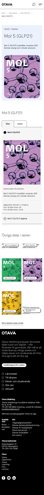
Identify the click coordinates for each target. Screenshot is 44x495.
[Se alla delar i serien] (22, 76)
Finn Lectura (5, 468)
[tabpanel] (22, 175)
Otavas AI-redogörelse (22, 427)
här (34, 414)
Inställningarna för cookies (14, 365)
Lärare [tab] (20, 124)
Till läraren (11, 377)
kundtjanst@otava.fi (10, 409)
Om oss (9, 385)
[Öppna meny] (40, 4)
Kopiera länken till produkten (14, 189)
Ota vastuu (17, 435)
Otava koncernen (20, 430)
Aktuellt (9, 388)
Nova (4, 425)
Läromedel (11, 373)
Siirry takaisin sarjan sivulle (12, 323)
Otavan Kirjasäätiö (20, 433)
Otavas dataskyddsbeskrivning (26, 425)
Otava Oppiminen (6, 458)
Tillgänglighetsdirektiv (22, 423)
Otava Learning (6, 463)
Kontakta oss (6, 428)
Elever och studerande (17, 381)
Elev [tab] (8, 124)
